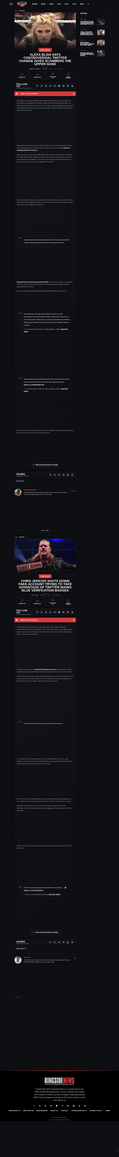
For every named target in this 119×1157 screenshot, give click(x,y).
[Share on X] (54, 475)
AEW (51, 4)
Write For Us (28, 1110)
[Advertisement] (29, 221)
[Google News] (46, 86)
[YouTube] (59, 86)
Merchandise (42, 1110)
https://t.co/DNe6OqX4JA (34, 385)
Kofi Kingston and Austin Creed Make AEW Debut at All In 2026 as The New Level (87, 23)
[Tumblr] (62, 1106)
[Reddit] (72, 86)
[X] (41, 86)
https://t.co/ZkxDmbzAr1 (33, 890)
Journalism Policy (79, 1110)
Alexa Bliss (20, 481)
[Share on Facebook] (50, 475)
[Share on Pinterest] (63, 475)
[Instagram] (63, 86)
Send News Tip (14, 1110)
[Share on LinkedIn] (59, 475)
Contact (64, 1110)
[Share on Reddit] (68, 475)
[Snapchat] (68, 86)
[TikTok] (79, 1106)
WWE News (22, 10)
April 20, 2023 (54, 894)
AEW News (21, 537)
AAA (66, 4)
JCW (74, 4)
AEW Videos (83, 19)
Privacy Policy (96, 1110)
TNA (59, 4)
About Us (54, 1110)
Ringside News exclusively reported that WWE (32, 282)
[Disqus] (45, 1024)
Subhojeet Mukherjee (35, 69)
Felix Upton (35, 595)
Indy (82, 4)
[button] (88, 4)
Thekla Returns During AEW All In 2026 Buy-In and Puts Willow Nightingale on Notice (87, 33)
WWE (43, 4)
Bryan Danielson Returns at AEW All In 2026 (87, 54)
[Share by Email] (72, 475)
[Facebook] (37, 86)
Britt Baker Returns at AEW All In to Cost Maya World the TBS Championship (87, 44)
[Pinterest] (54, 86)
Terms (107, 1110)
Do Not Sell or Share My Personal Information (59, 1119)
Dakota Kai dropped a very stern (46, 669)
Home (34, 4)
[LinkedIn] (50, 86)
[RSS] (85, 1106)
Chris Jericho (20, 948)
